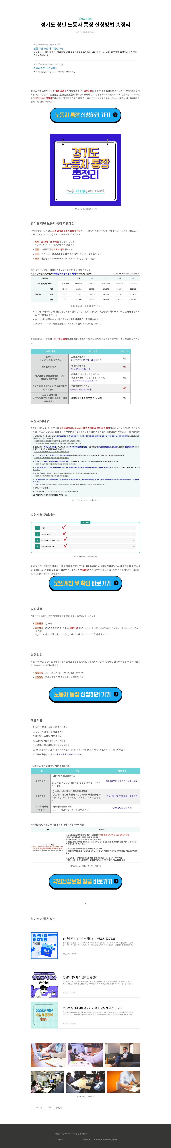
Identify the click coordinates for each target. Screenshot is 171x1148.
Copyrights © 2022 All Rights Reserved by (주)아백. (100, 1140)
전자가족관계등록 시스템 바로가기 (66, 754)
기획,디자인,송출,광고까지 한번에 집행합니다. (54, 72)
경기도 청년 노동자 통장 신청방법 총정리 (85, 25)
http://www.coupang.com (45, 45)
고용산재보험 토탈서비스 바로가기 (121, 796)
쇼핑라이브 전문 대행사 (45, 68)
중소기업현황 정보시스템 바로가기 (85, 360)
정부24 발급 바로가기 (80, 369)
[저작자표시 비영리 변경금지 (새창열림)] (59, 1108)
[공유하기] (40, 1108)
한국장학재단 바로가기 (80, 389)
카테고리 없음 (85, 19)
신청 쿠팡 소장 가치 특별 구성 (48, 48)
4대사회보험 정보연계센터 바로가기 (122, 781)
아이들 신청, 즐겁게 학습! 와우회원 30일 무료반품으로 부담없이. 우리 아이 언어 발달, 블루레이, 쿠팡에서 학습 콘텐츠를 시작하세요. (85, 54)
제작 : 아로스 (58, 1140)
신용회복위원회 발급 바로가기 (83, 381)
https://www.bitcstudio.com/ (46, 64)
